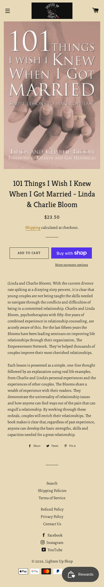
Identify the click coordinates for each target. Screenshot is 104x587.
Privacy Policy (52, 516)
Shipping (32, 227)
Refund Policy (52, 509)
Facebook (55, 535)
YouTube (54, 550)
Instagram (54, 542)
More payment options (71, 264)
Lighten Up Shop (59, 561)
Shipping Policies (52, 490)
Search (52, 483)
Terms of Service (52, 498)
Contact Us (52, 524)
